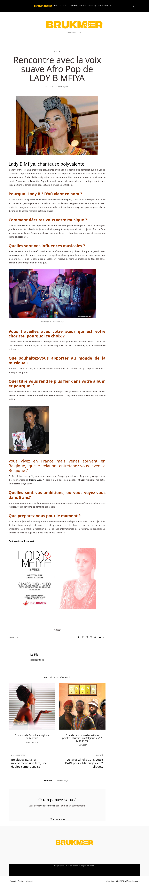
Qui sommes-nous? (102, 6)
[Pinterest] (87, 637)
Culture (63, 6)
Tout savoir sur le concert (21, 541)
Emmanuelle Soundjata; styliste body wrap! (32, 737)
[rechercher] (113, 6)
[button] (15, 710)
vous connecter (47, 805)
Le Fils (50, 87)
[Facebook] (78, 637)
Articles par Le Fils (37, 660)
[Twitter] (82, 637)
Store (90, 6)
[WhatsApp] (95, 637)
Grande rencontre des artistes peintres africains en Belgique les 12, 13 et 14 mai (82, 738)
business (74, 6)
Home (56, 6)
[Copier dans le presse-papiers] (103, 637)
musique (57, 52)
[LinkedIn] (100, 637)
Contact (83, 6)
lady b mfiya (63, 780)
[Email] (91, 637)
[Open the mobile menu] (138, 5)
